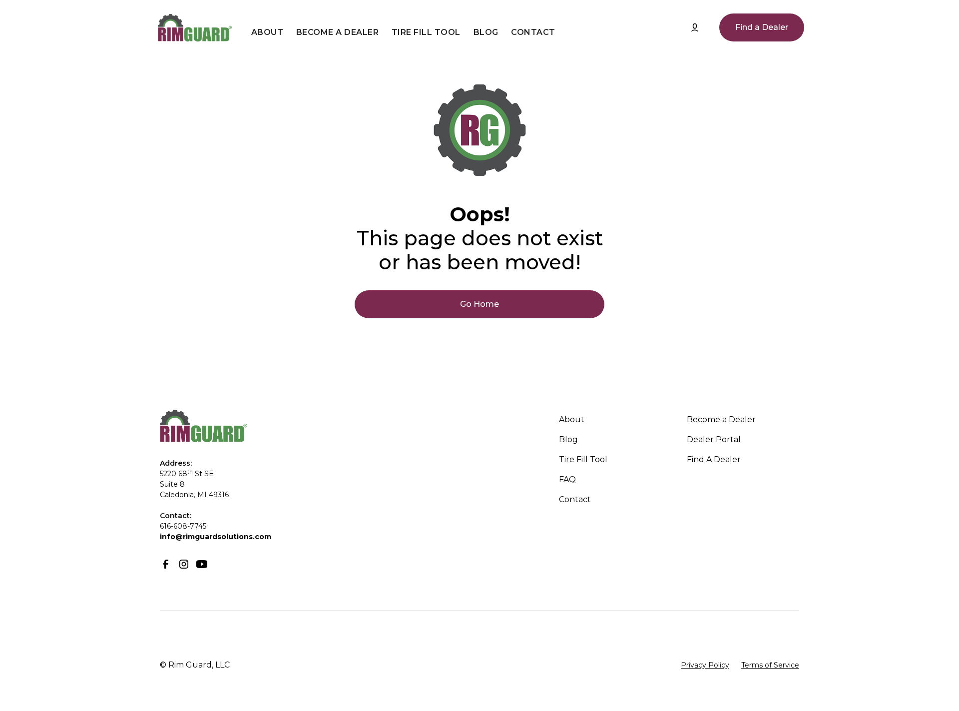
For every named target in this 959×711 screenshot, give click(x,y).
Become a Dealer (337, 32)
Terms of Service (770, 665)
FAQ (567, 479)
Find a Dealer (761, 27)
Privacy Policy (705, 665)
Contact (533, 32)
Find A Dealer (714, 459)
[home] (195, 27)
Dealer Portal (714, 439)
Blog (486, 32)
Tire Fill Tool (426, 32)
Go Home (479, 304)
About (267, 32)
